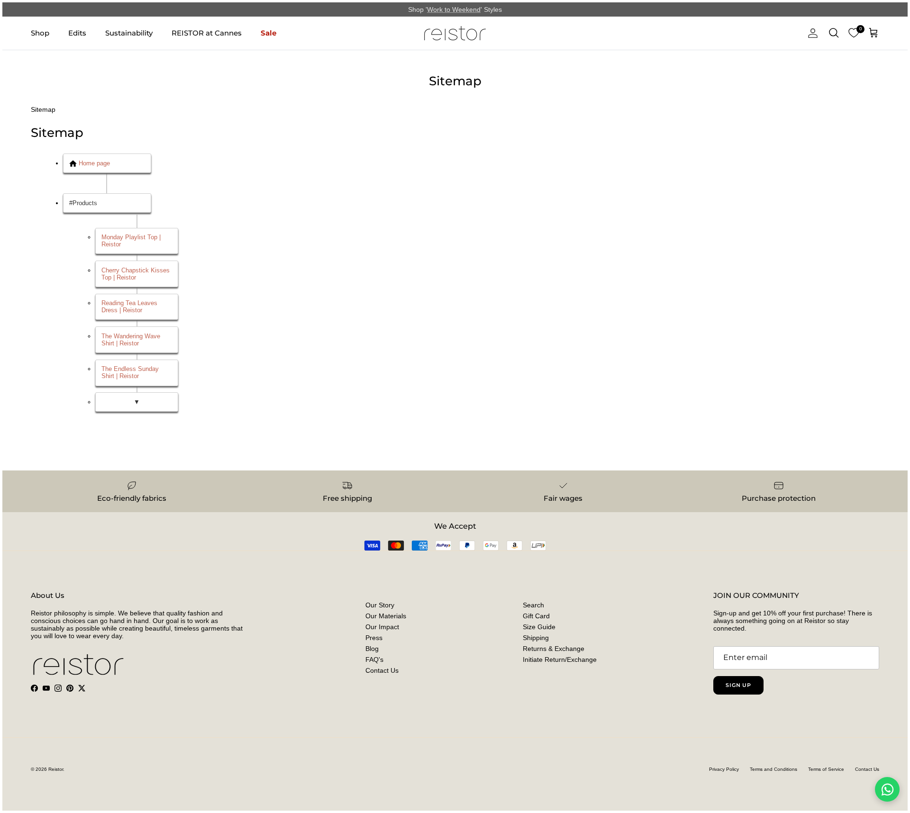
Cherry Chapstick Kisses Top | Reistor (135, 274)
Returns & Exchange (553, 648)
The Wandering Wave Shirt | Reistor (130, 340)
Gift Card (536, 616)
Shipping (536, 637)
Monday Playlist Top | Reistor (131, 241)
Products (85, 203)
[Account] (811, 33)
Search (533, 605)
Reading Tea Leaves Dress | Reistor (129, 306)
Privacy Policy (724, 769)
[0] (853, 33)
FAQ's (374, 659)
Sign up (738, 685)
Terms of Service (826, 769)
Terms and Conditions (773, 769)
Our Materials (385, 616)
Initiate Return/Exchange (560, 659)
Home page (94, 163)
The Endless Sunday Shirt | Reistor (130, 372)
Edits (77, 32)
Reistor (55, 769)
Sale (268, 32)
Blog (372, 648)
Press (373, 637)
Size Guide (539, 627)
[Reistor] (455, 33)
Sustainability (129, 32)
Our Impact (382, 627)
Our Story (379, 605)
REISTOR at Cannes (207, 32)
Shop (40, 32)
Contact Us (382, 670)
